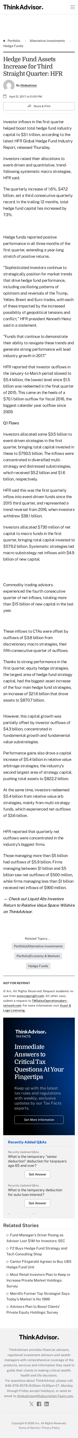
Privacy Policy (51, 1427)
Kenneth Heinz (58, 318)
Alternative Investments (47, 41)
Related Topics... (37, 939)
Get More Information (39, 1119)
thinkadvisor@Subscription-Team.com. (45, 1396)
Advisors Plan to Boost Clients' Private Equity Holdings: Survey (33, 1309)
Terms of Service (29, 1427)
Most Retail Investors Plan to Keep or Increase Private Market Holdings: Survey (38, 1280)
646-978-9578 (16, 1386)
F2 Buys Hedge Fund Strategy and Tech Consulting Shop (36, 1251)
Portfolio (14, 41)
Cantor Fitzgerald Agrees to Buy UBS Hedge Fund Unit (38, 1264)
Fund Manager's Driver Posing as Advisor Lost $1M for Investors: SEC (35, 1238)
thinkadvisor (28, 85)
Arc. (37, 1423)
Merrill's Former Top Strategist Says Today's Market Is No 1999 (38, 1296)
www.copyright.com (30, 996)
